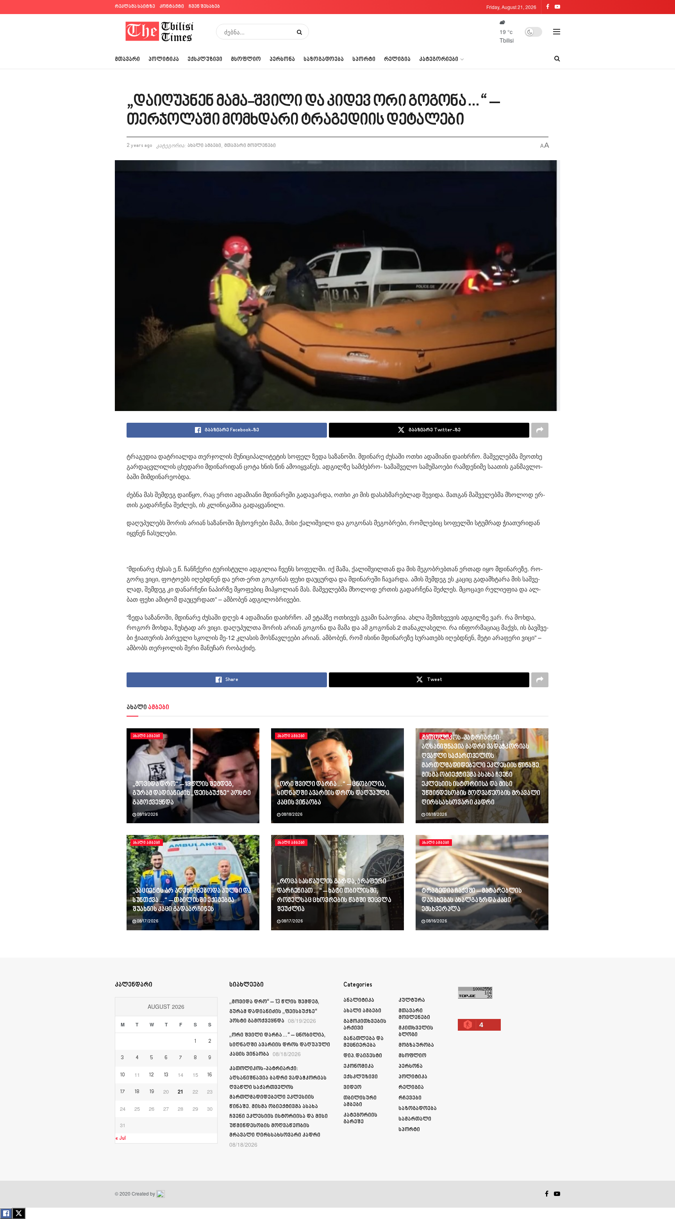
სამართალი (414, 1119)
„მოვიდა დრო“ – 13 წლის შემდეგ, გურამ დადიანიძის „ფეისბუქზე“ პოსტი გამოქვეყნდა (191, 794)
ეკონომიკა (358, 1066)
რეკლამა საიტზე (135, 7)
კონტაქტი (172, 7)
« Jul (120, 1138)
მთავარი (127, 59)
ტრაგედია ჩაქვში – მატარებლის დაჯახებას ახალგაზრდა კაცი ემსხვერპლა (471, 900)
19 (152, 1092)
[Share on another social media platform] (539, 430)
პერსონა (282, 59)
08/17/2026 (147, 921)
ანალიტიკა (358, 1000)
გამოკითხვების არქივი (364, 1024)
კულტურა (411, 1000)
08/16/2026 (436, 921)
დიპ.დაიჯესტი (362, 1056)
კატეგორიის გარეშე (360, 1118)
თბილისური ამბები (360, 1101)
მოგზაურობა (416, 1045)
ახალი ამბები (204, 146)
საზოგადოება (324, 59)
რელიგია (397, 59)
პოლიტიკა (163, 59)
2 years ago (139, 146)
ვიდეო (352, 1087)
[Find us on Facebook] (546, 1194)
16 (209, 1075)
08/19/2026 (147, 815)
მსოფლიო (246, 59)
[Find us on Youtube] (557, 1194)
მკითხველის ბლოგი (415, 1031)
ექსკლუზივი (205, 59)
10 (122, 1075)
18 (137, 1092)
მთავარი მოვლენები (250, 146)
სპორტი (363, 59)
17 (122, 1092)
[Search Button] (301, 31)
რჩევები (409, 1098)
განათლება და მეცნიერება (363, 1042)
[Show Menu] (556, 31)
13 (166, 1075)
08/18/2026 (291, 815)
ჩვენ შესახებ (204, 7)
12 (151, 1075)
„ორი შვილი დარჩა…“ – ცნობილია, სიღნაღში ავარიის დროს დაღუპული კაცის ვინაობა (333, 794)
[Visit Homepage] (160, 32)
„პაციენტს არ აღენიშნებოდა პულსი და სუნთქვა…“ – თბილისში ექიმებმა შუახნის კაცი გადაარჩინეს (191, 900)
